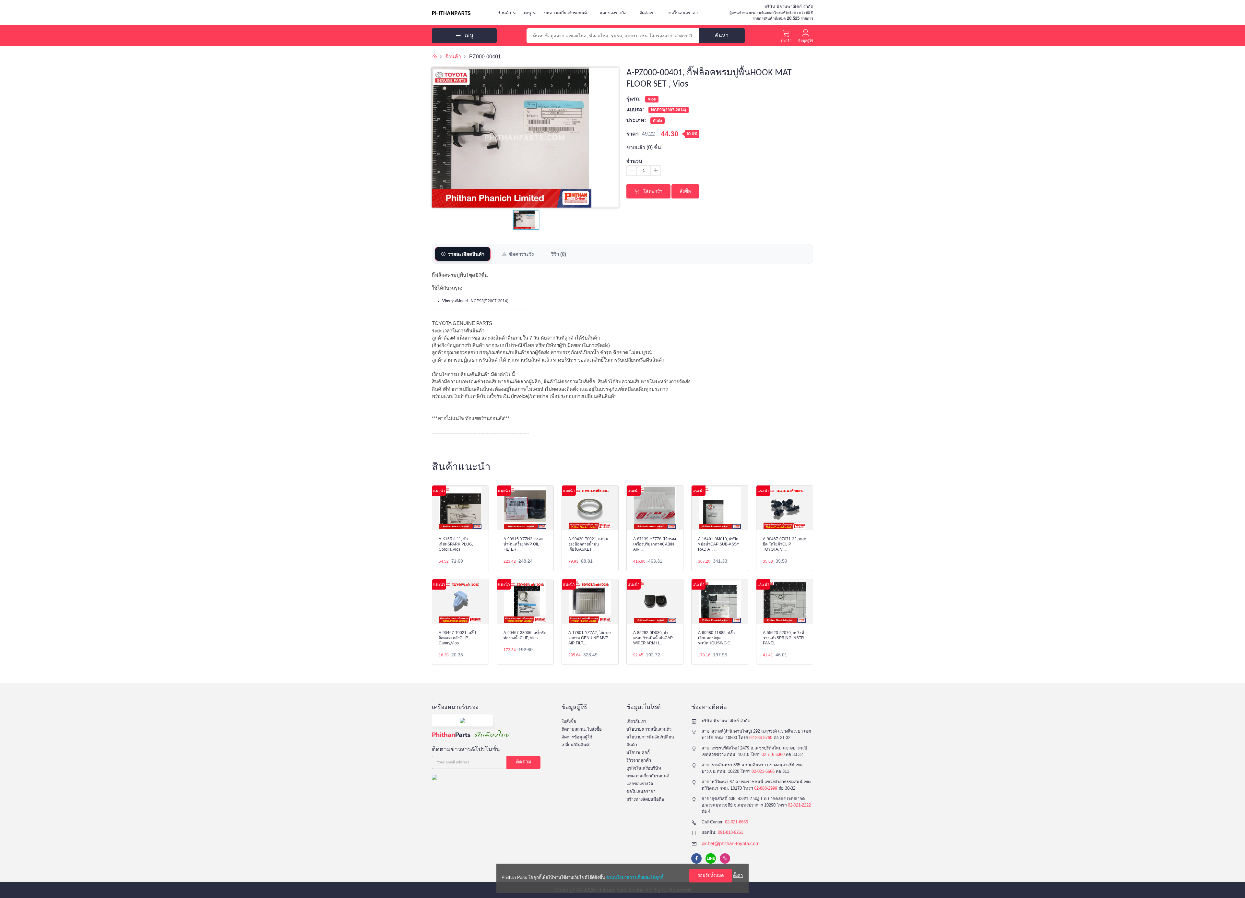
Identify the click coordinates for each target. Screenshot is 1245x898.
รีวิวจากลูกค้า (638, 760)
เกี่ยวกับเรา (636, 721)
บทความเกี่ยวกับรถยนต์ (565, 12)
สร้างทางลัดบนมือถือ (645, 799)
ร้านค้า (504, 12)
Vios (652, 99)
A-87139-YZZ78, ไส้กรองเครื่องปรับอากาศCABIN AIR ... (654, 544)
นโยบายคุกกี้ (638, 752)
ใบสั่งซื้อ (569, 721)
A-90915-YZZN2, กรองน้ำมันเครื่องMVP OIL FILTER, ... (523, 544)
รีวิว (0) (558, 254)
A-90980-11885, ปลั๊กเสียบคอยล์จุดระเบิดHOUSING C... (716, 637)
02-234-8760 (760, 737)
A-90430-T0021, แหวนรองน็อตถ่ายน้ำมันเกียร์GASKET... (588, 544)
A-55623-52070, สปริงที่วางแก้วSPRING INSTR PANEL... (783, 637)
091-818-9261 (730, 832)
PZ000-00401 (485, 56)
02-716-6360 (773, 754)
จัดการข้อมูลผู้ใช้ (577, 737)
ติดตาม (523, 762)
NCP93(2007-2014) (668, 110)
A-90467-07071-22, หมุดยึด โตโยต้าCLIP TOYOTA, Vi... (784, 544)
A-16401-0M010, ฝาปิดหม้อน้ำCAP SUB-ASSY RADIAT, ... (718, 544)
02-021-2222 (799, 805)
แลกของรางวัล (613, 12)
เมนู (527, 12)
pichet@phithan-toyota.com (731, 843)
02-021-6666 (763, 771)
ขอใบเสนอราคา (683, 12)
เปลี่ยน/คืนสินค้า (576, 744)
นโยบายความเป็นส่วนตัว (648, 729)
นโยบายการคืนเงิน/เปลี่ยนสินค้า (650, 741)
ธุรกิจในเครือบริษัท (643, 768)
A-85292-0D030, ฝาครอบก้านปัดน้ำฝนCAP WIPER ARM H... (653, 637)
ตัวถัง (657, 120)
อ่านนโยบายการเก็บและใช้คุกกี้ (634, 877)
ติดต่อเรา (647, 12)
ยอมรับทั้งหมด (710, 875)
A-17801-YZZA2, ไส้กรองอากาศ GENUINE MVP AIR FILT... (589, 637)
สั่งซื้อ (685, 191)
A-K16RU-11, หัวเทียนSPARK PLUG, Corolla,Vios (456, 544)
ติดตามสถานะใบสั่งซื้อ (582, 729)
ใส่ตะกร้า (652, 191)
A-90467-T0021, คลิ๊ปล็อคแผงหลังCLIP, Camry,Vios (457, 637)
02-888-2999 (765, 788)
